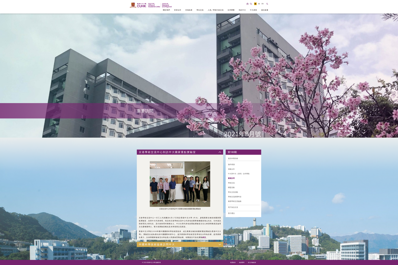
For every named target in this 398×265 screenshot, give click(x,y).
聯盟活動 (231, 187)
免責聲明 (241, 262)
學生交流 (200, 10)
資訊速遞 (264, 10)
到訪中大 (242, 10)
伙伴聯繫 (231, 10)
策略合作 (231, 169)
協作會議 (231, 164)
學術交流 (231, 183)
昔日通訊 (231, 213)
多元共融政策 (252, 262)
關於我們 (166, 10)
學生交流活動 (233, 192)
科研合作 (177, 10)
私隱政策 (233, 262)
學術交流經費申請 (234, 197)
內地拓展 (188, 10)
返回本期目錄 (233, 158)
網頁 (204, 237)
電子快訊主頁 (233, 207)
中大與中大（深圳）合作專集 (239, 174)
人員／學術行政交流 (216, 10)
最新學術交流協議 (234, 201)
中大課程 (253, 10)
